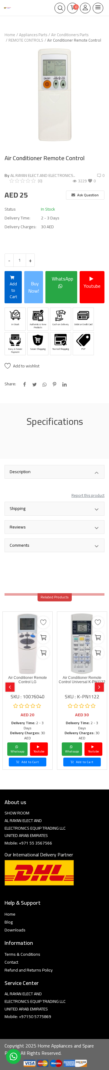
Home (10, 34)
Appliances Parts (33, 34)
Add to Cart (13, 290)
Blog (9, 922)
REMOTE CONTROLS (25, 40)
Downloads (15, 930)
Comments (19, 545)
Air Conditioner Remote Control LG (27, 680)
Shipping (17, 508)
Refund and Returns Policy (29, 970)
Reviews (18, 527)
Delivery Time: (17, 218)
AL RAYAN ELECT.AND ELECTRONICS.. (42, 175)
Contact (11, 962)
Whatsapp (17, 751)
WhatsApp (62, 278)
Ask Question (87, 194)
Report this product (87, 495)
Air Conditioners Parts (69, 34)
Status (10, 209)
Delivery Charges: (20, 227)
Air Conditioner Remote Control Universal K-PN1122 (82, 680)
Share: (10, 384)
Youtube (92, 286)
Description (20, 472)
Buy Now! (33, 287)
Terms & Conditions (22, 954)
